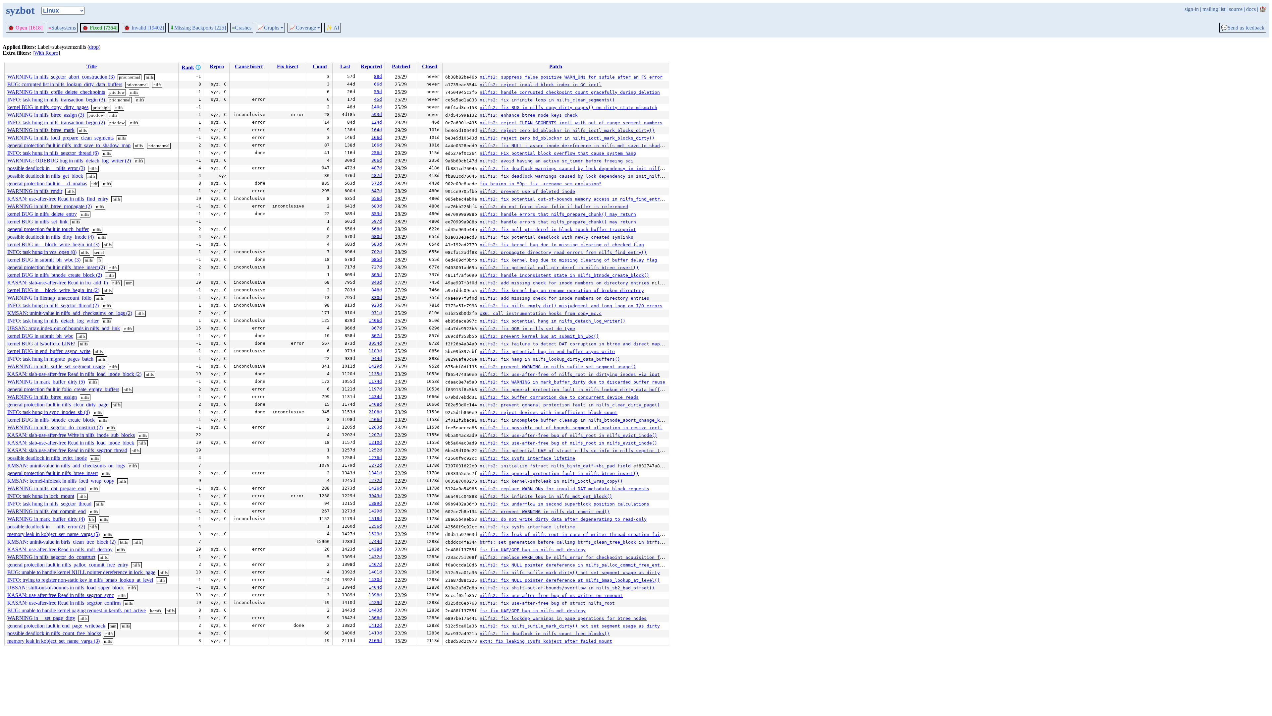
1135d (375, 373)
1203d (375, 427)
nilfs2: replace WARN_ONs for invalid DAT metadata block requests (564, 488)
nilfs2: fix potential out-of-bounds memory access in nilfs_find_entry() (574, 199)
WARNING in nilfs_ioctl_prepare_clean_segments (60, 138)
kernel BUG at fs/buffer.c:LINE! (41, 343)
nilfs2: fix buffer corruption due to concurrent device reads (559, 397)
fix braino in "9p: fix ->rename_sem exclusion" (541, 183)
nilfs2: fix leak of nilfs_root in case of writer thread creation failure (575, 534)
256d (376, 152)
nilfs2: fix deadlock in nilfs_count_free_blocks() (545, 633)
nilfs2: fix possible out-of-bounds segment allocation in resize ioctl (571, 427)
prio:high (101, 107)
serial (99, 252)
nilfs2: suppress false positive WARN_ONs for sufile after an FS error (571, 77)
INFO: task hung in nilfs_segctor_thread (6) (53, 153)
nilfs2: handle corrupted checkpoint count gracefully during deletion (570, 92)
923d (376, 305)
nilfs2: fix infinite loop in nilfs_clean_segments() (547, 99)
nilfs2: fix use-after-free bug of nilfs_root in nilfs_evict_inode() (568, 435)
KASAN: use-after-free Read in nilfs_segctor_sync (60, 595)
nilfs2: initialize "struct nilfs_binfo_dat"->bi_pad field (555, 465)
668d (376, 228)
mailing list (1213, 9)
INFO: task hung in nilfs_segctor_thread (49, 504)
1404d (375, 587)
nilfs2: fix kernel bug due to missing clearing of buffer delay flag (568, 260)
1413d (375, 632)
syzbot (20, 10)
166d (376, 137)
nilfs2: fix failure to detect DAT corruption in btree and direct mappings (576, 343)
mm (129, 282)
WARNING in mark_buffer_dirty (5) (46, 382)
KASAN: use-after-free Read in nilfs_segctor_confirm (64, 603)
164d (376, 129)
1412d (375, 625)
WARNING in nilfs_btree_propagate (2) (49, 206)
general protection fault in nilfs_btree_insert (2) (56, 267)
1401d (375, 571)
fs (99, 260)
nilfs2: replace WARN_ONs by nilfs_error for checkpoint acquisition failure (578, 557)
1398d (375, 594)
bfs (91, 519)
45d (378, 99)
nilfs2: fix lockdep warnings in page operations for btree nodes (563, 618)
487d (376, 167)
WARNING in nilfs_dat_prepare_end (46, 488)
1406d (375, 320)
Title (91, 66)
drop (94, 47)
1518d (375, 518)
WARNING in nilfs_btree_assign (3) (45, 115)
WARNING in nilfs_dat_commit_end (46, 511)
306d (376, 160)
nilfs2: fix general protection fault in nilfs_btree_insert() (559, 473)
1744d (375, 541)
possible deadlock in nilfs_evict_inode (47, 458)
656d (376, 198)
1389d (375, 503)
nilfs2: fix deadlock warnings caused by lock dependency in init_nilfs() (574, 168)
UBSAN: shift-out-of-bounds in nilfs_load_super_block (65, 587)
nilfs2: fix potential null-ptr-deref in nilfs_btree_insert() (559, 267)
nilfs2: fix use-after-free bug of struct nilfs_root (547, 603)
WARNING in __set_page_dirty (41, 618)
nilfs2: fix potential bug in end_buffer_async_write (547, 351)
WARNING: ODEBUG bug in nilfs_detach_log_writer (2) (69, 160)
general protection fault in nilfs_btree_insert (52, 473)
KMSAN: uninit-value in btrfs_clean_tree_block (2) (61, 542)
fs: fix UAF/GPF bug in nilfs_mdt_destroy (533, 549)
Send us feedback (1242, 28)
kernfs (155, 610)
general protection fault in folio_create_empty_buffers (63, 389)
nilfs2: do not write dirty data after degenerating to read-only (563, 519)
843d (376, 282)
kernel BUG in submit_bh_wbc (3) (43, 260)
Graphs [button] (268, 28)
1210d (375, 442)
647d (376, 190)
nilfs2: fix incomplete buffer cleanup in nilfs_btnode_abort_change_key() (575, 420)
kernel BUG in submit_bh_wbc (40, 336)
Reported (371, 66)
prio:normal (129, 77)
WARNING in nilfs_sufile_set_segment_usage (56, 366)
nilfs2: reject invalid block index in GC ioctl (541, 84)
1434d (375, 396)
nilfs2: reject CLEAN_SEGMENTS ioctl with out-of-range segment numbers (571, 122)
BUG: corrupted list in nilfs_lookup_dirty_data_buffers (64, 84)
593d (376, 114)
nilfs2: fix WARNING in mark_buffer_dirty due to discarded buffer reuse (572, 382)
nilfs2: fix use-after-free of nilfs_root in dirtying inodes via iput (570, 374)
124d (376, 122)
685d (376, 259)
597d (376, 221)
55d (378, 91)
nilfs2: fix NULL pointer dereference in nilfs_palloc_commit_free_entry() (575, 565)
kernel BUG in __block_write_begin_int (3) (53, 244)
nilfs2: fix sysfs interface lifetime (527, 458)
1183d (375, 350)
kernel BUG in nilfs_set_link (37, 221)
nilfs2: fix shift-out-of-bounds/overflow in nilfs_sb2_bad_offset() (567, 587)
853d (376, 213)
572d (376, 183)
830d (376, 297)
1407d (375, 564)
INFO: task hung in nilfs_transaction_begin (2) (56, 122)
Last (345, 66)
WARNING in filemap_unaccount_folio (49, 298)
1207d (375, 434)
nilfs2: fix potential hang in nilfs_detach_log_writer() (552, 321)
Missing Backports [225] (198, 28)
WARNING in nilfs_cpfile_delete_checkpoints (56, 92)
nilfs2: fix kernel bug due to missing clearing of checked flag (562, 244)
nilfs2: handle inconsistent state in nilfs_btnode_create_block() (564, 275)
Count (320, 66)
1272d (375, 465)
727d (376, 267)
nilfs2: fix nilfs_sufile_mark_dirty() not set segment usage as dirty (570, 572)
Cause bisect (249, 66)
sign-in (1192, 9)
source (1236, 9)
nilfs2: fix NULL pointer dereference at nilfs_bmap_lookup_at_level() (570, 580)
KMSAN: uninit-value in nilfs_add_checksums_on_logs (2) (69, 313)
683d (376, 206)
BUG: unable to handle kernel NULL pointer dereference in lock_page (81, 572)
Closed (429, 66)
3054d (375, 343)
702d (376, 251)
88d (378, 76)
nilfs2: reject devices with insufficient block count (548, 412)
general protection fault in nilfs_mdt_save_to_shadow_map (69, 145)
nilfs (150, 77)
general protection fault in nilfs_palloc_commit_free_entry (67, 564)
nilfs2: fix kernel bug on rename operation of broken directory (562, 290)
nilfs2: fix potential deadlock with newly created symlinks (556, 237)
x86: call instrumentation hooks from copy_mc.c (541, 313)
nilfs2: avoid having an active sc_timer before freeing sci (556, 160)
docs (1251, 9)
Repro (217, 66)
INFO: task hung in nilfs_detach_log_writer (53, 321)
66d (378, 84)
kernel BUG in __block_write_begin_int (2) (53, 290)
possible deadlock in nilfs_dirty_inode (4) (50, 237)
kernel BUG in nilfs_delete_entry (42, 214)
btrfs (124, 542)
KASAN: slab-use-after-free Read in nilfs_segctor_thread (67, 450)
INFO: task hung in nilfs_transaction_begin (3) (56, 99)
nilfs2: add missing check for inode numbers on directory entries (564, 282)
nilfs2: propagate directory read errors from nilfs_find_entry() (563, 252)
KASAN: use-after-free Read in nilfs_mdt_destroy (60, 549)
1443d (375, 610)
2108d (375, 411)
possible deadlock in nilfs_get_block (45, 176)
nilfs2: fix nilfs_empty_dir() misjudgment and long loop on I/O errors (571, 305)
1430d (375, 579)
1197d (375, 389)
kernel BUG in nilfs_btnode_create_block (51, 420)
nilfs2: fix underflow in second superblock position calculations (564, 504)
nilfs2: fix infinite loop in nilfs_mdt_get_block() (546, 496)
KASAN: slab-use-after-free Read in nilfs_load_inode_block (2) (74, 374)
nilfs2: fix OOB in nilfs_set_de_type (527, 328)
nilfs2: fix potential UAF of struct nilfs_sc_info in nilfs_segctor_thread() (579, 450)
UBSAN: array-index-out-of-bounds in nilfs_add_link (63, 328)
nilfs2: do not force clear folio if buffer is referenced (554, 206)
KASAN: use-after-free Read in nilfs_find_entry (57, 199)
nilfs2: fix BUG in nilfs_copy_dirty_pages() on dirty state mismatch (568, 107)
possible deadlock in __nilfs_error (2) (46, 526)
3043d (375, 495)
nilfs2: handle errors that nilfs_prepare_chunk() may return (558, 214)
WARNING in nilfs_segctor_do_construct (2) (55, 427)
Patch (555, 66)
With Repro (46, 53)
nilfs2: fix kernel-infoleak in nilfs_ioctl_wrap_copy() (551, 481)
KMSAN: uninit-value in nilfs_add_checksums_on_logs (66, 465)
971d (376, 312)
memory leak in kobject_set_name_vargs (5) (53, 534)
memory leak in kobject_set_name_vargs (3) (53, 641)
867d (376, 328)
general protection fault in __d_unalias (47, 183)
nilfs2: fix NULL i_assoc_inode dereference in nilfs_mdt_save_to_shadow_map (578, 145)
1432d (375, 556)
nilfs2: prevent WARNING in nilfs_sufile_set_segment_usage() (558, 366)
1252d (375, 450)
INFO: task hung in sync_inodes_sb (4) (48, 412)
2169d (375, 640)
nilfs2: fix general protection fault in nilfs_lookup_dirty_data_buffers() (576, 389)
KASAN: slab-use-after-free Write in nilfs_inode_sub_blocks (71, 435)
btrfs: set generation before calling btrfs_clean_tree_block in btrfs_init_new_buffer (591, 542)
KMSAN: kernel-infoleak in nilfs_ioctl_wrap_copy (60, 481)
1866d (375, 617)
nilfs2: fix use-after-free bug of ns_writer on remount (551, 595)
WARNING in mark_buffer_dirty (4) (46, 519)
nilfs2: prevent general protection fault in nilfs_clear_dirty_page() (570, 404)
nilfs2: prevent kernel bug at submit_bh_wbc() (539, 336)
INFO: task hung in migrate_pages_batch (50, 359)
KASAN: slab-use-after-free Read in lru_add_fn (57, 282)
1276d (375, 457)
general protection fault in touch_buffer (48, 229)
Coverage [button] (302, 28)
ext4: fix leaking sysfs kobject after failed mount (546, 641)
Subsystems (62, 27)
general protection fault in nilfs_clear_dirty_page (57, 404)
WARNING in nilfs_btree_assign (42, 397)
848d (376, 289)
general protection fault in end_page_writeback (56, 625)
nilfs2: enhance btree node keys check (529, 115)
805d (376, 274)
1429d (375, 366)
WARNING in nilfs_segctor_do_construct (51, 557)
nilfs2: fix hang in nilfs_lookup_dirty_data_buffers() (550, 359)
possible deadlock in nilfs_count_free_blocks (54, 633)
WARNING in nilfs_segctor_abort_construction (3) (61, 77)
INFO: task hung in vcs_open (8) (42, 252)
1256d (375, 526)
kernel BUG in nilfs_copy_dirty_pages (47, 107)
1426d (375, 488)
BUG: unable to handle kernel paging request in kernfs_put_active (76, 610)
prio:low (117, 92)
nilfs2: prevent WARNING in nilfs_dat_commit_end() (545, 511)
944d (376, 358)
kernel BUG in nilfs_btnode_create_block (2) (54, 275)
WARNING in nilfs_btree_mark (41, 130)
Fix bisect (287, 66)
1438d (375, 549)
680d (376, 236)
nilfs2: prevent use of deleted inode (527, 191)
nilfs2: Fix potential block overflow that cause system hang (558, 153)
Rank (188, 67)
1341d (375, 472)
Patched (401, 66)
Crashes (241, 27)
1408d (375, 404)
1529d (375, 533)
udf (94, 183)
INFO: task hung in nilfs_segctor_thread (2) (53, 305)
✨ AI (332, 27)
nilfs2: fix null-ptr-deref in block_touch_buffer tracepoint (558, 229)
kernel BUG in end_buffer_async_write (48, 351)
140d (376, 106)
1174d (375, 381)
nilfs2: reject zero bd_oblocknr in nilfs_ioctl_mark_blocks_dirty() (567, 130)
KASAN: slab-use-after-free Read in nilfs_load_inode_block (70, 443)
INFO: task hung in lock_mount (40, 496)
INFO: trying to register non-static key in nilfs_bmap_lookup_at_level (80, 580)
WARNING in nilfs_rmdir (34, 191)
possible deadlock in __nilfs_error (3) (46, 168)
